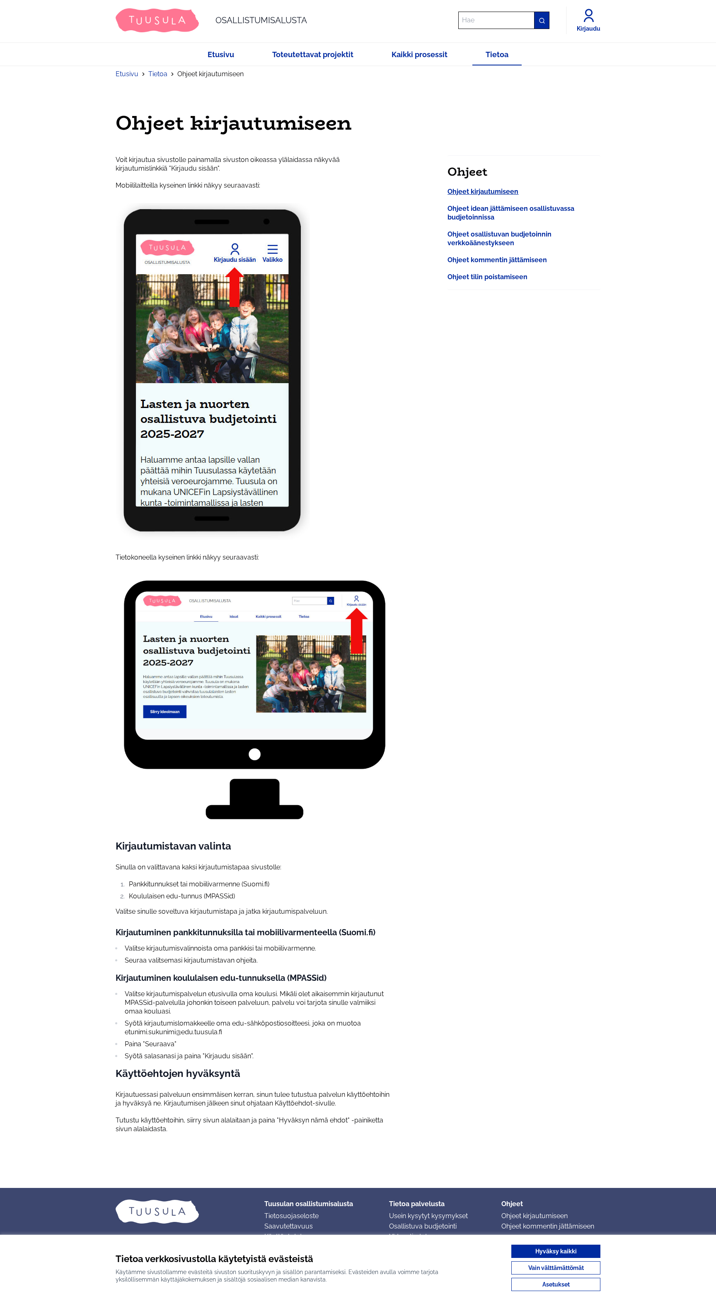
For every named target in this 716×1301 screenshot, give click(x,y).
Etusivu (127, 74)
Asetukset (556, 1284)
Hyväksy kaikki (556, 1251)
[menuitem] (483, 191)
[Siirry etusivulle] (183, 1212)
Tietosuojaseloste (291, 1216)
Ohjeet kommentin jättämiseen (497, 260)
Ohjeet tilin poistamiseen (487, 277)
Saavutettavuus (288, 1226)
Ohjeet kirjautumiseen (483, 192)
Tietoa (157, 74)
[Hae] (541, 20)
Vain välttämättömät (556, 1268)
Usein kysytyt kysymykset (428, 1216)
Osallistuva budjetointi (423, 1226)
